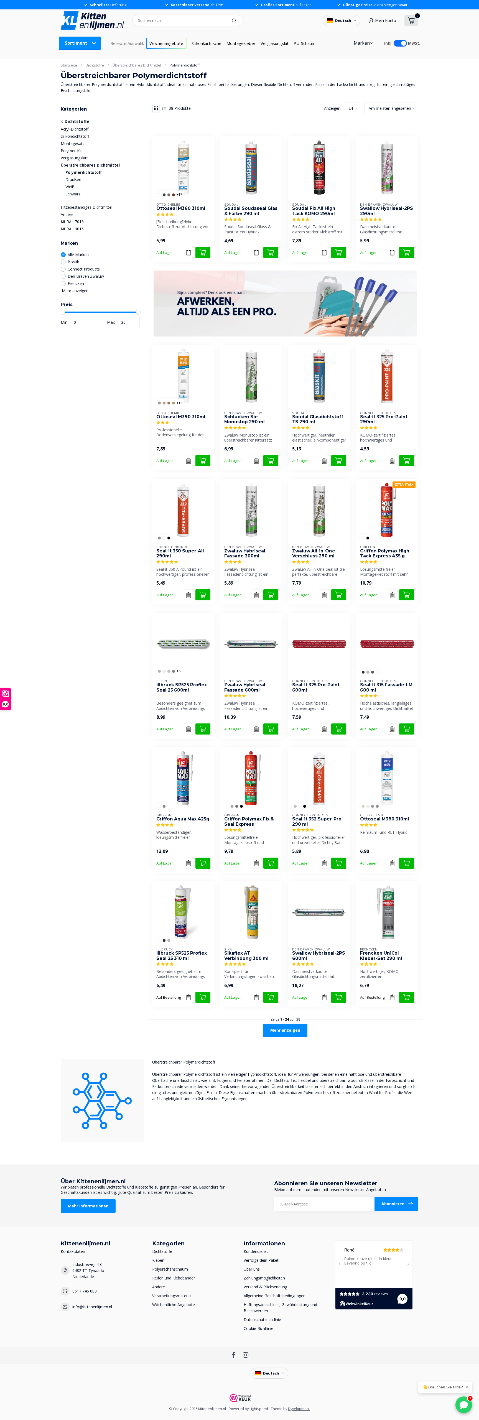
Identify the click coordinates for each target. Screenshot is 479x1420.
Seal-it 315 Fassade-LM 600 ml (386, 687)
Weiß (70, 186)
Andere (67, 214)
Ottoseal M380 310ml (384, 819)
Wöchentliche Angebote (173, 1304)
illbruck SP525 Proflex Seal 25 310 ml (181, 956)
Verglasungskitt (74, 157)
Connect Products (84, 269)
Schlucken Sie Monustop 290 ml (244, 419)
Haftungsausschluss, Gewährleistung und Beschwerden (280, 1307)
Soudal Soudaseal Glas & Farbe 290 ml (250, 211)
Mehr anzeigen (74, 290)
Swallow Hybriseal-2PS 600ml (318, 956)
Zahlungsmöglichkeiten (264, 1278)
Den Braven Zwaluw (86, 276)
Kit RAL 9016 (72, 228)
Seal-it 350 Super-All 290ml (180, 554)
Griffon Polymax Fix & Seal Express (249, 822)
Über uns (252, 1269)
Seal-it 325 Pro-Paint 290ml (383, 419)
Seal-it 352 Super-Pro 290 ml (317, 822)
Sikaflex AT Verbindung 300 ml (246, 956)
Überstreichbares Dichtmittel (137, 65)
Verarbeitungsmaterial (172, 1295)
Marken (362, 43)
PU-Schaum (304, 43)
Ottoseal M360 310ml (180, 208)
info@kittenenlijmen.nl (92, 1306)
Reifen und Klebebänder (173, 1278)
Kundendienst (256, 1251)
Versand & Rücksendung (265, 1286)
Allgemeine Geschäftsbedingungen (274, 1295)
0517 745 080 (84, 1291)
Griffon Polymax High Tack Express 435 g (384, 554)
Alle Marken (78, 255)
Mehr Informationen (88, 1206)
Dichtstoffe (95, 65)
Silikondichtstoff (75, 136)
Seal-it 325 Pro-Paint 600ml (316, 687)
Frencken (76, 283)
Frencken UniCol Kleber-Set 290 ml (381, 956)
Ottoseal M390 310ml (180, 416)
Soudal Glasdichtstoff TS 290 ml (317, 419)
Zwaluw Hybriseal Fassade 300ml (244, 554)
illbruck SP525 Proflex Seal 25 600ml (181, 687)
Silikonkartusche (206, 43)
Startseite (69, 65)
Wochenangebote (166, 43)
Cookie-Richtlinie (258, 1328)
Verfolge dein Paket (261, 1260)
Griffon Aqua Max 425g (182, 819)
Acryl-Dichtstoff (74, 129)
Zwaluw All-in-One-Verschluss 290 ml (314, 554)
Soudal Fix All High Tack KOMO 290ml (313, 211)
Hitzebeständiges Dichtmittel (86, 207)
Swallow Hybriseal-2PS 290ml (386, 211)
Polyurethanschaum (170, 1269)
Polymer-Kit (71, 150)
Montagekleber (241, 43)
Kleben (158, 1260)
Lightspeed (258, 1408)
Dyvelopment (299, 1408)
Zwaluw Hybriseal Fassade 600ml (244, 687)
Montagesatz (73, 143)
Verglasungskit (275, 43)
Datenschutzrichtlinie (262, 1319)
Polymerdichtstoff (185, 65)
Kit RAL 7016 (72, 221)
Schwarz (72, 194)
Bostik (73, 262)
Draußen (73, 179)
